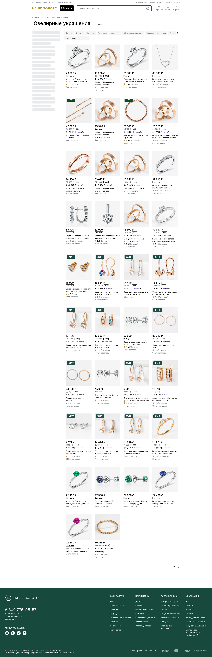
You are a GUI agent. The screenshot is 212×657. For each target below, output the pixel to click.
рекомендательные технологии (59, 653)
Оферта (189, 614)
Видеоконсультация (170, 618)
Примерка (139, 614)
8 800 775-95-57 (49, 3)
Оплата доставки (143, 626)
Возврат (139, 606)
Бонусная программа (170, 614)
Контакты (190, 610)
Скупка (164, 610)
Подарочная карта (156, 3)
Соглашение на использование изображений (193, 632)
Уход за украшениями (196, 626)
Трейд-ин (165, 622)
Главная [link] (35, 17)
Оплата (177, 3)
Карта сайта (115, 630)
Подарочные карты (169, 601)
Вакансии (114, 622)
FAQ (187, 601)
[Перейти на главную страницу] (44, 8)
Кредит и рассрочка (170, 606)
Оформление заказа (144, 610)
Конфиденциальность (195, 618)
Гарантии (114, 610)
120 (173, 567)
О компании (115, 626)
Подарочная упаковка (145, 618)
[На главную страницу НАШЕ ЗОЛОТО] (22, 598)
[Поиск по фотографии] (147, 8)
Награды (114, 614)
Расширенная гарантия (120, 618)
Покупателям (142, 596)
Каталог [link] (45, 17)
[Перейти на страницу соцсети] (8, 633)
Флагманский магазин (195, 622)
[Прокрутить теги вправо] (177, 33)
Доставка (168, 3)
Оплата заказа (141, 622)
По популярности (73, 38)
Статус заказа (141, 3)
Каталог (68, 8)
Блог (112, 601)
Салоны (189, 606)
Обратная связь (117, 606)
